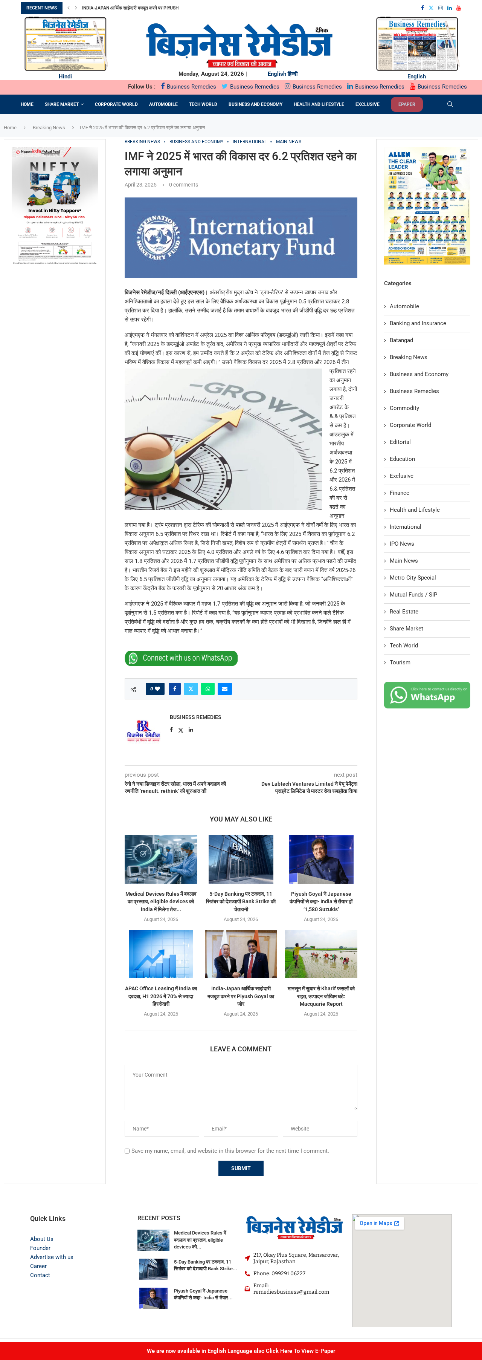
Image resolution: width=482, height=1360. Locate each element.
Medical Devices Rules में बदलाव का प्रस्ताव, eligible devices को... (200, 1239)
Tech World (203, 104)
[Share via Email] (225, 689)
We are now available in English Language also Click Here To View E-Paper (241, 1351)
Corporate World (116, 104)
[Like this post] (157, 689)
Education (402, 459)
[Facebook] (422, 8)
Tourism (400, 662)
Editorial (400, 442)
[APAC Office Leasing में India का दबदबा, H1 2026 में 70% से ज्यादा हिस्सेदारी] (161, 954)
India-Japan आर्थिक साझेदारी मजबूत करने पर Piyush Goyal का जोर (240, 996)
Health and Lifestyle (319, 104)
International (405, 526)
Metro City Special (413, 577)
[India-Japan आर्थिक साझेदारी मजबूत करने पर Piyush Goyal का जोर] (241, 954)
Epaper (406, 104)
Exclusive (367, 104)
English (277, 73)
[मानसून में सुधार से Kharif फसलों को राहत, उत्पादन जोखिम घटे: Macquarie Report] (321, 954)
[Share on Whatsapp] (208, 689)
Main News (404, 560)
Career (38, 1266)
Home (27, 104)
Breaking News (49, 127)
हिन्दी (292, 73)
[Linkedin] (449, 8)
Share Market (62, 104)
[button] (69, 8)
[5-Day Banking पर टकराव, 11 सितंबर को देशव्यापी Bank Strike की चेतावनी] (241, 859)
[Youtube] (458, 8)
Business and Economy (255, 104)
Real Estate (404, 611)
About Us (41, 1239)
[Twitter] (431, 8)
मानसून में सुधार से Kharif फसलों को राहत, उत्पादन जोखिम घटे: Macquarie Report (321, 996)
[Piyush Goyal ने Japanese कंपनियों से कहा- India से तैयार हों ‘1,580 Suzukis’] (321, 859)
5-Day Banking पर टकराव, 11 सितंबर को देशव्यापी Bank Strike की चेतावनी (241, 901)
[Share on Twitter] (191, 689)
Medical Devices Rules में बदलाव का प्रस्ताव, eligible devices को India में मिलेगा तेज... (161, 901)
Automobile (163, 104)
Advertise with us (51, 1257)
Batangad (401, 340)
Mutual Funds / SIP (413, 594)
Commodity (404, 408)
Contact (40, 1275)
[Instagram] (440, 8)
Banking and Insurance (418, 323)
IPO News (402, 543)
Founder (40, 1248)
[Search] (450, 104)
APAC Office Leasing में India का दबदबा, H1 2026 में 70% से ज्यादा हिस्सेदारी (161, 996)
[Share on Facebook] (175, 689)
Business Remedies (190, 86)
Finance (399, 493)
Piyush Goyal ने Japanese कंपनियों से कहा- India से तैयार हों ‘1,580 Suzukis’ (321, 901)
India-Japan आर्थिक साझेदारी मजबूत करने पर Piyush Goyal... (139, 8)
